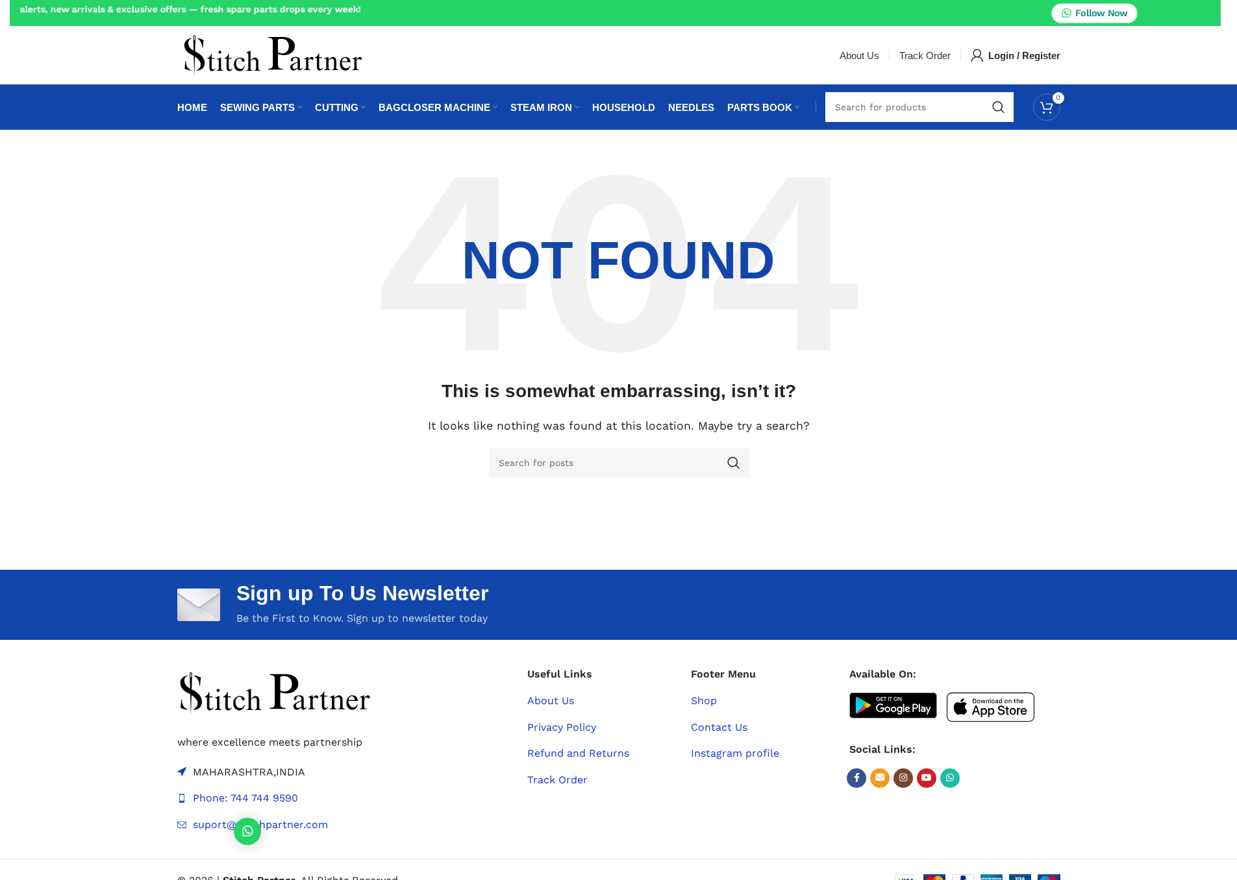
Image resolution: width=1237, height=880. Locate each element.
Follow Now (1101, 13)
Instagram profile (735, 753)
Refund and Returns (578, 753)
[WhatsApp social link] (950, 778)
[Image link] (274, 692)
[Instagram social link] (903, 778)
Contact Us (719, 727)
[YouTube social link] (926, 778)
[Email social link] (880, 778)
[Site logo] (272, 54)
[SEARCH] (999, 107)
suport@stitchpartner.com (260, 824)
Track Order (557, 780)
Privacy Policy (561, 727)
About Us (550, 700)
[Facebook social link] (856, 778)
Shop (704, 700)
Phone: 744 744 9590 (245, 798)
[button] (247, 831)
